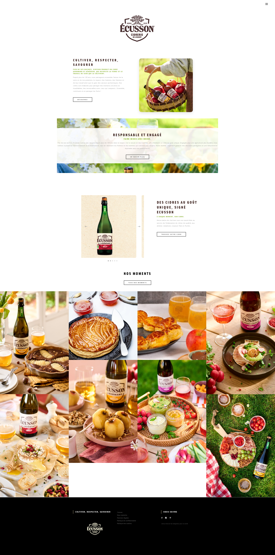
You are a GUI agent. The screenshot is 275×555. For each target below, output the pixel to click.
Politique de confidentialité (126, 521)
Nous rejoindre (122, 515)
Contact (120, 512)
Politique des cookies (124, 523)
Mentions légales (123, 518)
